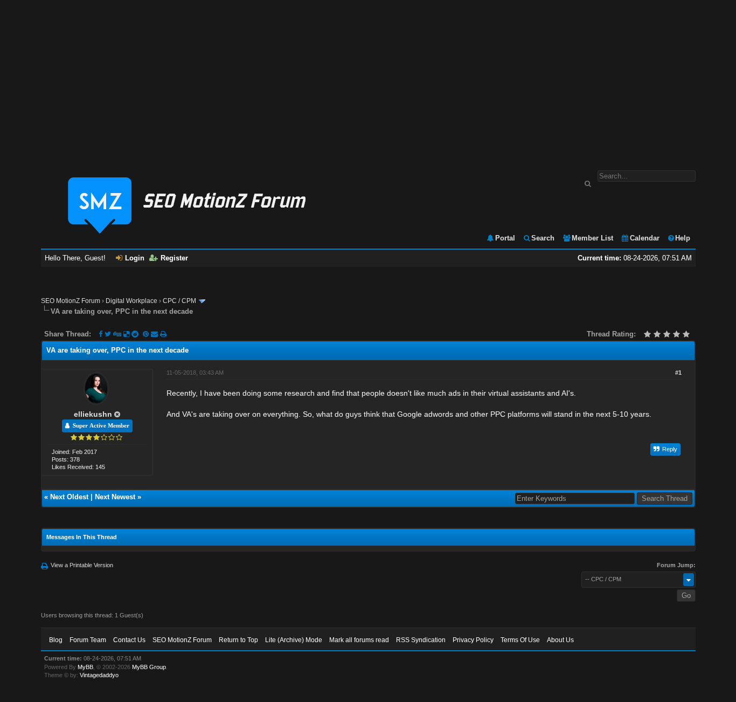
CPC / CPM (179, 301)
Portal (505, 238)
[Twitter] (108, 334)
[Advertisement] (368, 79)
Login (134, 258)
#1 (678, 372)
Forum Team (88, 640)
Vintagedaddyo (99, 675)
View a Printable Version (82, 565)
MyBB (85, 667)
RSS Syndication (421, 640)
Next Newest (115, 497)
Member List (592, 238)
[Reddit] (134, 334)
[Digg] (117, 334)
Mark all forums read (359, 640)
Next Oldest (69, 497)
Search (542, 238)
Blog (56, 640)
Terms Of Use (520, 640)
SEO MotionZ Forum (70, 301)
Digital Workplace (131, 301)
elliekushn (93, 414)
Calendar (644, 238)
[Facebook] (100, 334)
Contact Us (129, 640)
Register (174, 258)
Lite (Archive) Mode (293, 640)
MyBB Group (149, 667)
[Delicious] (126, 334)
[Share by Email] (155, 334)
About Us (560, 640)
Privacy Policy (473, 640)
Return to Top (238, 640)
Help (682, 238)
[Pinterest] (147, 334)
